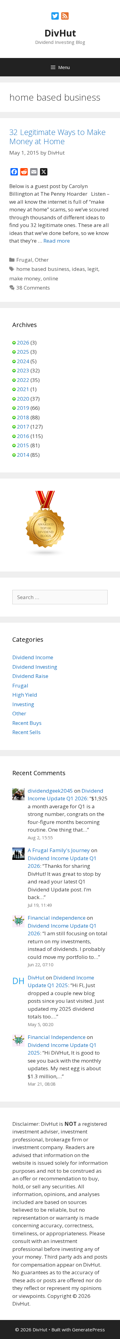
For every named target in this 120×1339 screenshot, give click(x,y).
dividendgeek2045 (50, 790)
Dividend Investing (34, 666)
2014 (23, 454)
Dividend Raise (30, 675)
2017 (23, 426)
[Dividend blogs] (45, 555)
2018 (23, 417)
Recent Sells (26, 732)
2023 (23, 370)
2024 (23, 361)
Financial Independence (57, 1037)
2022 (23, 379)
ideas (78, 268)
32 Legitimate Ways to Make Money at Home (57, 136)
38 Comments (33, 287)
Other (42, 259)
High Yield (24, 694)
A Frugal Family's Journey (59, 850)
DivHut (60, 33)
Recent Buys (27, 722)
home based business (42, 268)
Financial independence (57, 917)
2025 (23, 351)
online (50, 278)
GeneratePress (88, 1329)
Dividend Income (32, 657)
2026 (23, 342)
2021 (23, 389)
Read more (56, 240)
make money (25, 278)
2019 (23, 407)
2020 (23, 398)
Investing (23, 704)
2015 (23, 445)
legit (92, 268)
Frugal (24, 259)
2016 (23, 436)
